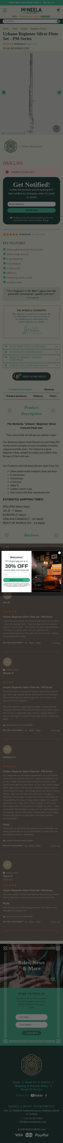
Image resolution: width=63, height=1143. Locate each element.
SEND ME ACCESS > (16, 580)
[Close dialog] (59, 552)
